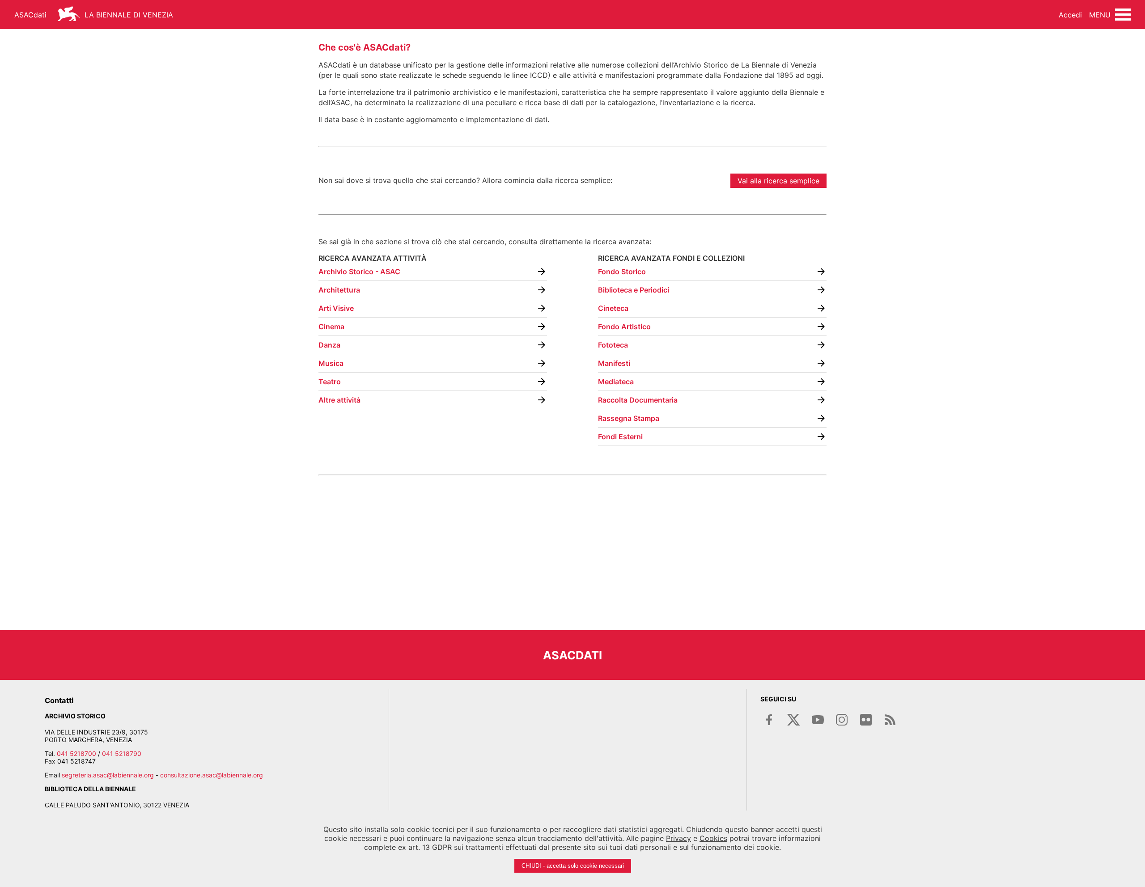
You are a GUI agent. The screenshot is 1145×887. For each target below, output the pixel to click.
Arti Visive (336, 308)
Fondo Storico (622, 271)
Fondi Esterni (620, 436)
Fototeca (613, 344)
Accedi (1070, 14)
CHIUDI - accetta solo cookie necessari (573, 865)
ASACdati (30, 14)
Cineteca (613, 308)
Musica (331, 363)
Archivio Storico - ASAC (359, 271)
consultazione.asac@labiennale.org (211, 775)
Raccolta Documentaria (638, 399)
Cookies (713, 838)
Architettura (339, 289)
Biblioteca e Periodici (633, 289)
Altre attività (339, 399)
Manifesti (614, 363)
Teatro (329, 381)
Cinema (331, 326)
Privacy (678, 838)
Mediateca (616, 381)
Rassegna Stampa (628, 418)
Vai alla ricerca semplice (778, 180)
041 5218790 (121, 753)
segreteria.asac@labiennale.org (108, 775)
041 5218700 (76, 753)
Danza (329, 344)
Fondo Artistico (624, 326)
